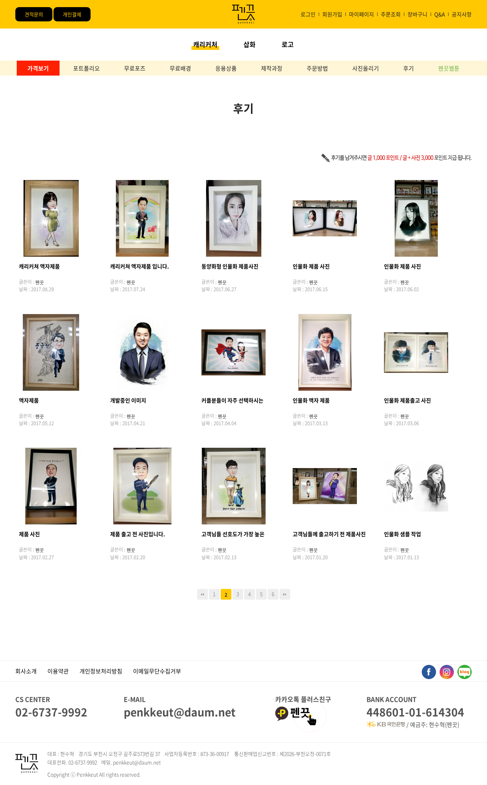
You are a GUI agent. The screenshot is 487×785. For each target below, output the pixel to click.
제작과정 (271, 68)
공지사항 (462, 14)
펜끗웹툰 (449, 68)
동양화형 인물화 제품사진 (229, 266)
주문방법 (317, 68)
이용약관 (58, 671)
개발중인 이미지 (128, 400)
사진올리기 (365, 68)
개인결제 (72, 14)
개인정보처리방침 (101, 671)
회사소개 (26, 671)
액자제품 (29, 400)
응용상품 (226, 68)
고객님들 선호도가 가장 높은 (233, 534)
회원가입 (332, 14)
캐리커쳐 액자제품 (39, 266)
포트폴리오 (86, 68)
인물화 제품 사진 (311, 266)
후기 (408, 68)
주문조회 (391, 14)
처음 (202, 594)
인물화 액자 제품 (311, 400)
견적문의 (34, 14)
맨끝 (285, 594)
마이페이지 (361, 14)
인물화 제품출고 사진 (407, 400)
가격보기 (38, 68)
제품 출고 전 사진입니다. (137, 534)
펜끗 (300, 713)
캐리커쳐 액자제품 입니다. (139, 266)
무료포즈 (134, 68)
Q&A (439, 14)
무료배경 (180, 68)
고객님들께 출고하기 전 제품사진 (329, 534)
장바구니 (417, 14)
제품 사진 (29, 534)
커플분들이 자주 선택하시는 (232, 400)
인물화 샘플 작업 (402, 534)
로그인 (308, 14)
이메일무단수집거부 (157, 671)
